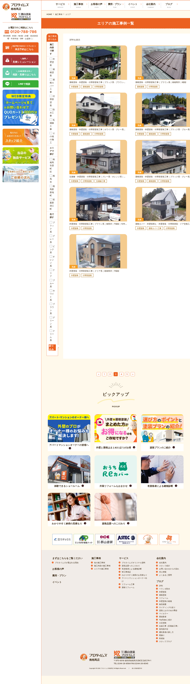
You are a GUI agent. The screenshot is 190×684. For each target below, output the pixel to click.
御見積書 (162, 604)
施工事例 (78, 5)
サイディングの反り (167, 607)
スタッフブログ (165, 641)
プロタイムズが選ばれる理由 (66, 562)
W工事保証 (126, 572)
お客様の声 (96, 5)
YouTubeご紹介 (165, 620)
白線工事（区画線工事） (169, 626)
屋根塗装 (162, 595)
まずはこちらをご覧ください (67, 558)
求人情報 (162, 572)
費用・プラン (114, 5)
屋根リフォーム (128, 587)
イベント (132, 5)
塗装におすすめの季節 (168, 610)
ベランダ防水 (164, 589)
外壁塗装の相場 (165, 601)
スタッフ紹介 (164, 566)
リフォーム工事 (128, 584)
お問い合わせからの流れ (169, 569)
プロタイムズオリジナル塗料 (133, 562)
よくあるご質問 (165, 575)
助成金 (162, 638)
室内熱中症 (163, 629)
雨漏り (162, 635)
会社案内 (150, 5)
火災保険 (162, 623)
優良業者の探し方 (166, 632)
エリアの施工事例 (101, 569)
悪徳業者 (162, 617)
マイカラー (163, 613)
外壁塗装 (162, 592)
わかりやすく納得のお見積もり (134, 575)
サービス (123, 558)
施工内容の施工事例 (102, 566)
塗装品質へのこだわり (131, 566)
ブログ (168, 5)
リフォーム (163, 598)
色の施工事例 (99, 562)
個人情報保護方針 (137, 668)
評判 (161, 586)
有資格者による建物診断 (132, 569)
